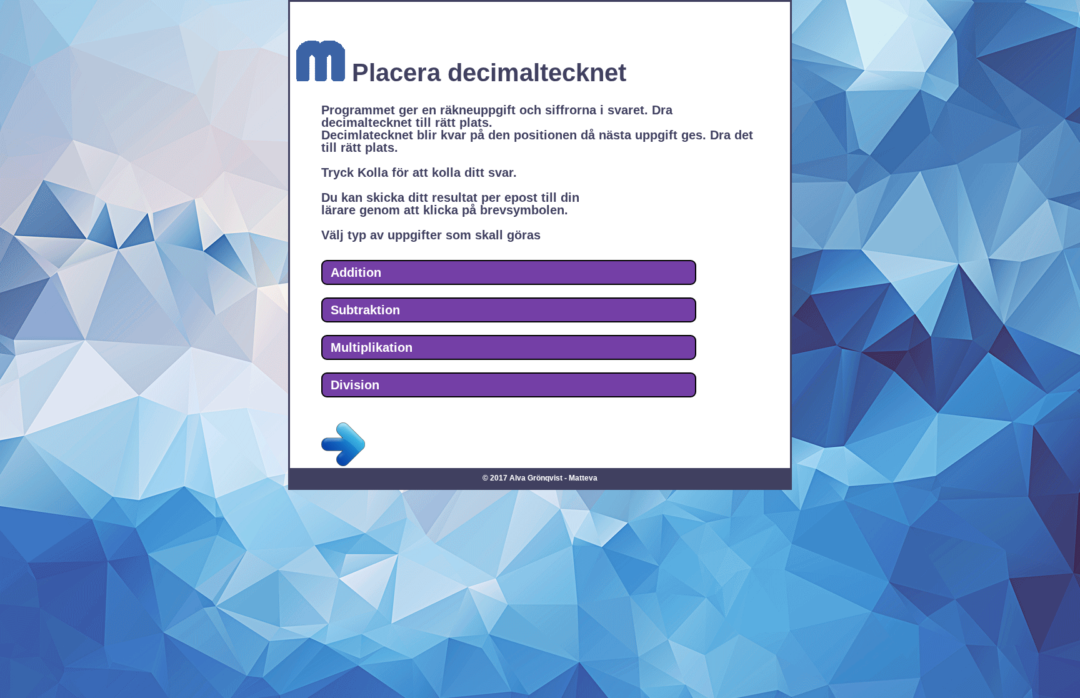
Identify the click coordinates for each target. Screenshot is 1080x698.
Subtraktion (365, 310)
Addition (356, 272)
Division (355, 385)
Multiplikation (371, 347)
